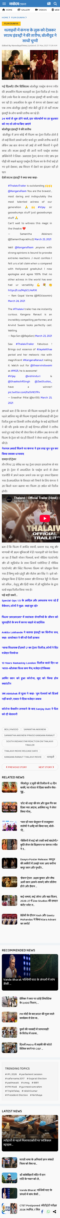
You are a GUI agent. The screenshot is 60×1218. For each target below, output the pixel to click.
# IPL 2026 (11, 1074)
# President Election (16, 1095)
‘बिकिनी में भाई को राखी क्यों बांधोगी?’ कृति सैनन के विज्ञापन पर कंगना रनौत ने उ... (39, 845)
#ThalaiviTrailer (17, 186)
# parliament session (30, 1074)
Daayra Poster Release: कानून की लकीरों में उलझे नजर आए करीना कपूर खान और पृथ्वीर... (38, 863)
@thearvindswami (41, 365)
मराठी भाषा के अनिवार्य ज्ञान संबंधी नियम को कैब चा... (37, 1162)
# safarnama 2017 (14, 1079)
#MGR (14, 371)
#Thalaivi (18, 309)
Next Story (45, 767)
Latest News (12, 1111)
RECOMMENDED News (18, 950)
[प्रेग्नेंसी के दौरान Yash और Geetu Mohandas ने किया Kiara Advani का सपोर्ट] (9, 919)
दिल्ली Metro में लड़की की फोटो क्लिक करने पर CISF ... (36, 1047)
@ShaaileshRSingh (19, 381)
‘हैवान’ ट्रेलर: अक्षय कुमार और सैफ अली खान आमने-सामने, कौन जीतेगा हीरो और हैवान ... (38, 882)
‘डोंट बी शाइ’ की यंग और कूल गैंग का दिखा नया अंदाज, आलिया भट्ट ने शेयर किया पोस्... (38, 807)
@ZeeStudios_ (43, 381)
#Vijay (41, 207)
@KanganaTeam (17, 191)
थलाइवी (50, 757)
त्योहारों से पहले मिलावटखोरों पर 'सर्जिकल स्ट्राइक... (27, 1143)
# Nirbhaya (36, 1095)
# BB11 (35, 1083)
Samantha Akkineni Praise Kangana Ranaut (29, 735)
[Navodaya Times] (17, 3)
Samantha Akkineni (35, 729)
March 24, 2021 (16, 301)
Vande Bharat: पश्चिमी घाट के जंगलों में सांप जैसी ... (29, 982)
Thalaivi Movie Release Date (21, 751)
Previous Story (17, 767)
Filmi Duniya (18, 17)
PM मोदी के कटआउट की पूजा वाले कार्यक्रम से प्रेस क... (37, 1016)
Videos (43, 10)
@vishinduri (33, 376)
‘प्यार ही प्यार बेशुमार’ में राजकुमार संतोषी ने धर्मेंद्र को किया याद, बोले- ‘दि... (37, 826)
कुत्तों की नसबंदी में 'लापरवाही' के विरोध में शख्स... (34, 1031)
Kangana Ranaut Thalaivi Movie (23, 757)
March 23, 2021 (42, 239)
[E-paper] (49, 4)
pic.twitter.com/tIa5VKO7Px (24, 392)
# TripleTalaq (12, 1091)
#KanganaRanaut (33, 360)
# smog (25, 1083)
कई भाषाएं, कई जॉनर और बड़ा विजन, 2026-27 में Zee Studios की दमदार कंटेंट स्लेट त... (39, 901)
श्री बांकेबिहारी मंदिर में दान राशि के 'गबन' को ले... (32, 1177)
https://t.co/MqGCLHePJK (22, 290)
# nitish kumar (30, 1091)
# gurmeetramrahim (30, 1087)
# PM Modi (11, 1087)
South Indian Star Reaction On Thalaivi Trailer (29, 743)
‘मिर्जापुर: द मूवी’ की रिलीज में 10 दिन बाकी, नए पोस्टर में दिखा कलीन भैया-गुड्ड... (38, 787)
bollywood (11, 729)
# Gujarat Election (37, 1079)
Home (9, 10)
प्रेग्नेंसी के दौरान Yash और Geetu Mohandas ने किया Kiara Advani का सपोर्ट (38, 919)
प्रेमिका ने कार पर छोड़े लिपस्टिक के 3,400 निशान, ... (35, 1001)
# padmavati (12, 1083)
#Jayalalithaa (44, 349)
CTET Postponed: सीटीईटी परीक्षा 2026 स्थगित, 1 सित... (38, 1207)
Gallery (25, 10)
